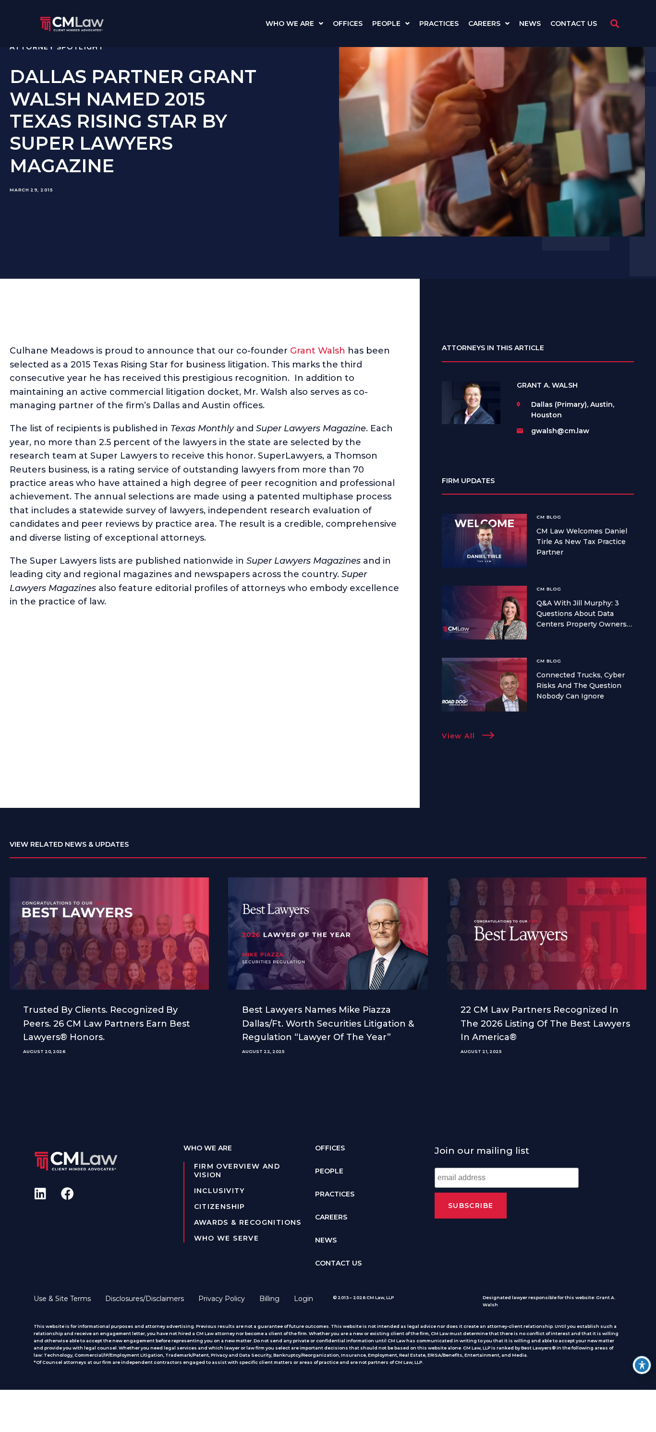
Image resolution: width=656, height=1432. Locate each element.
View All (458, 736)
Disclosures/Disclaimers (144, 1298)
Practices (439, 23)
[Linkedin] (40, 1193)
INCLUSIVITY (219, 1190)
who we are (207, 1148)
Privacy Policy (221, 1298)
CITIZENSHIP (219, 1206)
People (386, 23)
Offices (348, 23)
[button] (614, 24)
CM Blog (548, 517)
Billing (269, 1298)
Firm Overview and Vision (237, 1170)
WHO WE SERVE (226, 1238)
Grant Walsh (317, 350)
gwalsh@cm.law (560, 430)
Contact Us (573, 23)
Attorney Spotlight (57, 47)
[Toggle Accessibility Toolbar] (642, 1365)
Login (303, 1298)
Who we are (290, 23)
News (530, 23)
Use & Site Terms (62, 1298)
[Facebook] (67, 1193)
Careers (484, 23)
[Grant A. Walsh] (471, 404)
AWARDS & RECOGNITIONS (248, 1222)
